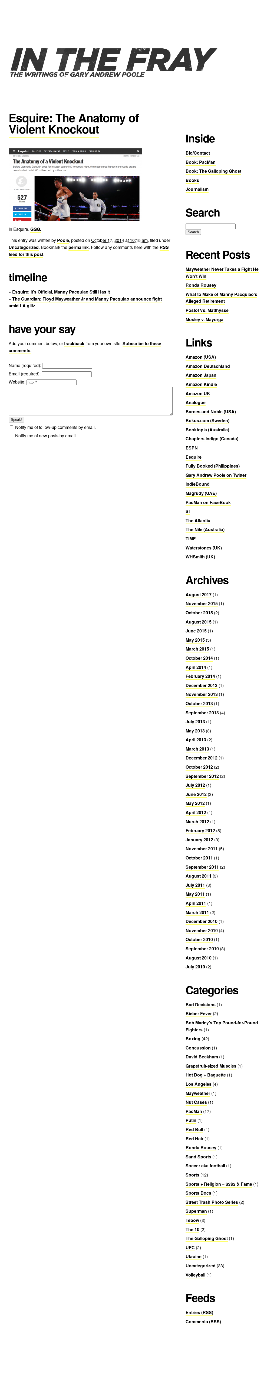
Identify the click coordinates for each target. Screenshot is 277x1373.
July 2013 (195, 721)
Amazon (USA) (201, 357)
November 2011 (202, 848)
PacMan (194, 1111)
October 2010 (199, 939)
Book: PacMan (201, 162)
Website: (18, 382)
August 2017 (199, 594)
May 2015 (195, 640)
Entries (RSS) (199, 1312)
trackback (74, 343)
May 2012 (195, 803)
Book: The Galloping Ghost (213, 171)
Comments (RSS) (203, 1321)
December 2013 (201, 685)
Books (192, 180)
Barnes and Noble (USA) (211, 411)
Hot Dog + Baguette (206, 1075)
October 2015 (199, 612)
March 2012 (197, 821)
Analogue (196, 402)
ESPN (192, 448)
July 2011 (195, 885)
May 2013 (195, 731)
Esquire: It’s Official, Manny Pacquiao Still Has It (61, 292)
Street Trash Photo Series (212, 1202)
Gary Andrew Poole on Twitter (216, 475)
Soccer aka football (205, 1165)
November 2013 (202, 694)
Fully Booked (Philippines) (213, 466)
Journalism (197, 189)
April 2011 (196, 903)
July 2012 (195, 785)
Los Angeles (199, 1084)
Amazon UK (198, 393)
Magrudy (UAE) (201, 493)
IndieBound (198, 484)
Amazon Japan (201, 375)
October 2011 (199, 858)
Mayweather (198, 1093)
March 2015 (197, 649)
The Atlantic (198, 520)
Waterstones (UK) (204, 548)
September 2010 (202, 948)
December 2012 (201, 758)
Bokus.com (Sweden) (207, 420)
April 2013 (196, 740)
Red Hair (194, 1138)
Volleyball (195, 1275)
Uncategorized (24, 247)
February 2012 (200, 830)
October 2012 (199, 767)
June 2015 (196, 631)
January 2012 (199, 840)
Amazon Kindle (201, 384)
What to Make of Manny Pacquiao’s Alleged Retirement (221, 297)
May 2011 (195, 894)
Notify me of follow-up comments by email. (55, 427)
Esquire (194, 457)
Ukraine (194, 1256)
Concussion (198, 1048)
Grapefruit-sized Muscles (211, 1066)
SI (188, 511)
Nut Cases (196, 1102)
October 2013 (199, 703)
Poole (63, 240)
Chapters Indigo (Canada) (212, 438)
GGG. (35, 229)
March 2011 (197, 912)
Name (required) (24, 365)
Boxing (193, 1038)
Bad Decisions (201, 1004)
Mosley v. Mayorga (204, 319)
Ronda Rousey (201, 285)
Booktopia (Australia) (207, 429)
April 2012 (196, 812)
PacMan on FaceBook (208, 502)
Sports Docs (198, 1193)
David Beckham (202, 1057)
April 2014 (196, 667)
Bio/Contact (198, 153)
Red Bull (194, 1129)
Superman (196, 1211)
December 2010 (201, 921)
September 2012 (202, 776)
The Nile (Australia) (205, 529)
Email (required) (24, 374)
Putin (191, 1120)
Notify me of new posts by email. (46, 435)
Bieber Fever (199, 1013)
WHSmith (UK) (200, 557)
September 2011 (202, 867)
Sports (192, 1175)
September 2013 (202, 712)
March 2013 (197, 749)
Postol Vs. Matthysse (207, 310)
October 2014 (199, 658)
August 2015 (199, 622)
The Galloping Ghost (207, 1238)
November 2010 (202, 930)
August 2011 (199, 876)
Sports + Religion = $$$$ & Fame (219, 1184)
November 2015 (202, 603)
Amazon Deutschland (208, 366)
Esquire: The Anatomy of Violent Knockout (74, 123)
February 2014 (200, 676)
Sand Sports (198, 1157)
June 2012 (196, 794)
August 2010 (199, 958)
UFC (190, 1247)
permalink (78, 247)
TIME (191, 538)
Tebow (192, 1220)
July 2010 (195, 967)
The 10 (192, 1229)
